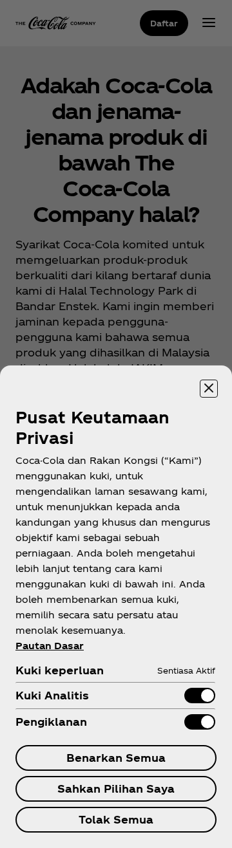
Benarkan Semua (116, 757)
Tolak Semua (116, 819)
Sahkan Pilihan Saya (116, 788)
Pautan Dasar (49, 645)
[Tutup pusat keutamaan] (209, 388)
